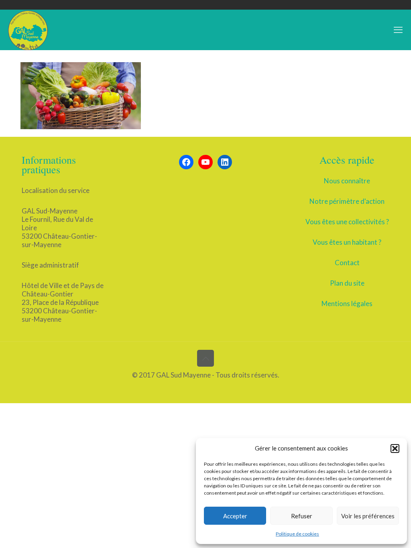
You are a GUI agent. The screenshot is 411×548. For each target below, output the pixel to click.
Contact (347, 262)
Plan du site (347, 283)
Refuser (301, 516)
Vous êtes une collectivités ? (347, 221)
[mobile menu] (398, 30)
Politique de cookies (297, 534)
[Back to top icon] (205, 358)
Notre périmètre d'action (347, 201)
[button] (395, 448)
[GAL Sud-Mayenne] (28, 30)
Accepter (235, 516)
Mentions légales (346, 303)
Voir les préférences (368, 516)
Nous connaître (347, 181)
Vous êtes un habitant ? (347, 242)
